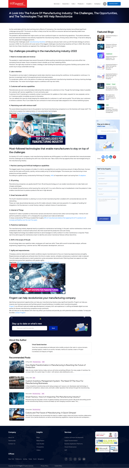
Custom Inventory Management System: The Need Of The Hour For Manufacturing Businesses (54, 382)
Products (80, 4)
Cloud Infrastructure (70, 447)
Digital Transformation (70, 440)
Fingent (11, 306)
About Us (11, 437)
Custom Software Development (73, 437)
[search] (104, 4)
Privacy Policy (45, 466)
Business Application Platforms (73, 444)
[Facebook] (103, 156)
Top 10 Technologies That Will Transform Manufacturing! (34, 113)
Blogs (38, 437)
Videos (38, 450)
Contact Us (11, 444)
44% (52, 175)
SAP (65, 450)
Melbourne (18, 459)
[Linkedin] (110, 156)
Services (56, 4)
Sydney (25, 459)
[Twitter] (106, 156)
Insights (88, 4)
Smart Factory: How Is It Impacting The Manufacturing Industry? (53, 397)
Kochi (35, 459)
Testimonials (12, 440)
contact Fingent (20, 312)
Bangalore (41, 459)
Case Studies (40, 444)
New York (11, 459)
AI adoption (82, 175)
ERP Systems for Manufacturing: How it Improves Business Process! (38, 262)
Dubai (30, 459)
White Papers (40, 440)
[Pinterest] (114, 156)
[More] (103, 160)
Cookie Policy (58, 466)
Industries (65, 4)
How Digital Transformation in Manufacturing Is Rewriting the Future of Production (56, 366)
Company (97, 4)
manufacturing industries (37, 42)
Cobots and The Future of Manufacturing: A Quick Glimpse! (51, 413)
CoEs (73, 4)
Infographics (40, 447)
